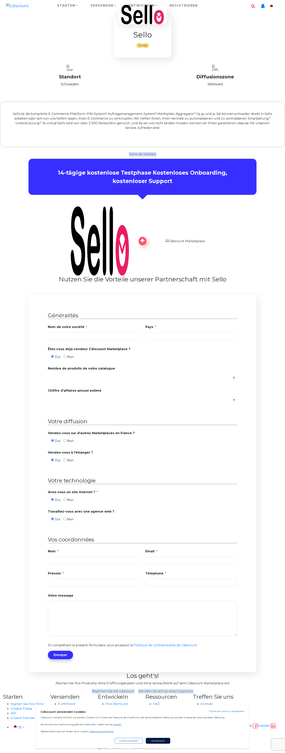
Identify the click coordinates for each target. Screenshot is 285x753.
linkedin (264, 726)
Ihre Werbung (117, 704)
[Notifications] (263, 4)
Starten (66, 5)
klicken (117, 724)
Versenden (101, 5)
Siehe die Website (142, 154)
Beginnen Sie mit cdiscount (113, 691)
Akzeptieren (158, 740)
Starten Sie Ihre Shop (27, 704)
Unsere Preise (21, 708)
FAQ (156, 704)
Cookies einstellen (128, 740)
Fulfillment (67, 704)
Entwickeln (142, 5)
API (13, 713)
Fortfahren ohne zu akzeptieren (226, 711)
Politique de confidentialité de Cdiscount (165, 645)
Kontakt (207, 704)
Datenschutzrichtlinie (101, 731)
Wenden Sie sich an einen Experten (165, 691)
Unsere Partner (23, 718)
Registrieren (184, 5)
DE (277, 6)
